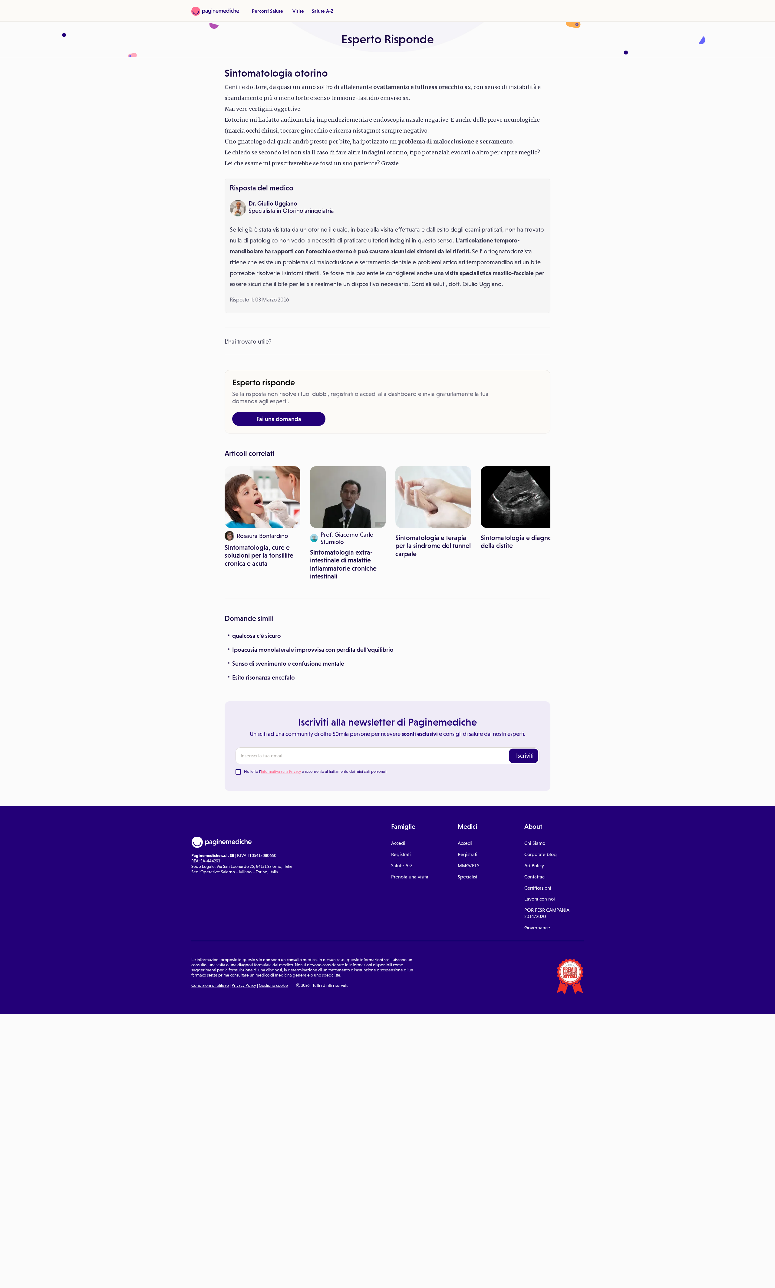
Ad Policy (534, 865)
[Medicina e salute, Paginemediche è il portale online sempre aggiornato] (215, 11)
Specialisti (468, 876)
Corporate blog (540, 854)
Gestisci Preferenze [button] (102, 1276)
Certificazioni (537, 888)
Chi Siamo (534, 843)
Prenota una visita (409, 876)
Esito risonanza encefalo (263, 677)
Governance (537, 927)
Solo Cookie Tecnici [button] (37, 1277)
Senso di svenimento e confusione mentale (288, 663)
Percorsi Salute (267, 11)
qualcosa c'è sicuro (256, 635)
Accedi (398, 843)
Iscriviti (524, 755)
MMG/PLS (469, 865)
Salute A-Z (322, 11)
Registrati (401, 854)
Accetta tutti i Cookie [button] (166, 1277)
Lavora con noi (539, 898)
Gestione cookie (273, 985)
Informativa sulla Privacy (281, 771)
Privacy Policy (244, 985)
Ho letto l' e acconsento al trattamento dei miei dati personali (315, 771)
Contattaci (535, 876)
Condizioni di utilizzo (210, 985)
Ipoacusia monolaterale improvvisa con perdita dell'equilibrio (313, 649)
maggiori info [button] (49, 1259)
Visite (298, 11)
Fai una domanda (278, 419)
